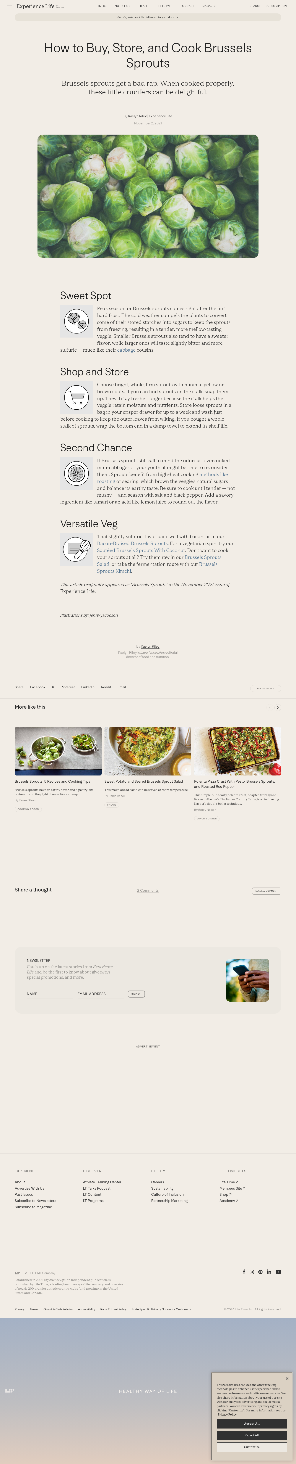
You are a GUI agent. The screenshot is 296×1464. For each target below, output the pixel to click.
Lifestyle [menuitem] (165, 6)
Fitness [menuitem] (101, 6)
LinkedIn (87, 687)
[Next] (277, 707)
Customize (252, 1447)
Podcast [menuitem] (187, 6)
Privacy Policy (227, 1414)
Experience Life (160, 116)
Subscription (276, 6)
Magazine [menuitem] (209, 6)
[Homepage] (40, 6)
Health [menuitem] (144, 6)
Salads (112, 805)
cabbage (126, 350)
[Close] (287, 1378)
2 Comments (148, 890)
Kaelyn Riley (137, 116)
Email (121, 687)
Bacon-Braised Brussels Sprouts (132, 543)
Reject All (252, 1435)
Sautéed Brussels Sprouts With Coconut (141, 550)
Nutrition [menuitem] (123, 6)
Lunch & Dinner (207, 818)
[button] (9, 6)
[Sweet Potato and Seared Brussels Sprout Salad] (147, 762)
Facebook (37, 687)
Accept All (252, 1423)
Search (256, 6)
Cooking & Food (265, 688)
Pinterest (68, 687)
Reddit (106, 687)
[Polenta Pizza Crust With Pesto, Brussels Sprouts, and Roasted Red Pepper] (237, 769)
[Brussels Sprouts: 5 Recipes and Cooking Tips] (58, 764)
